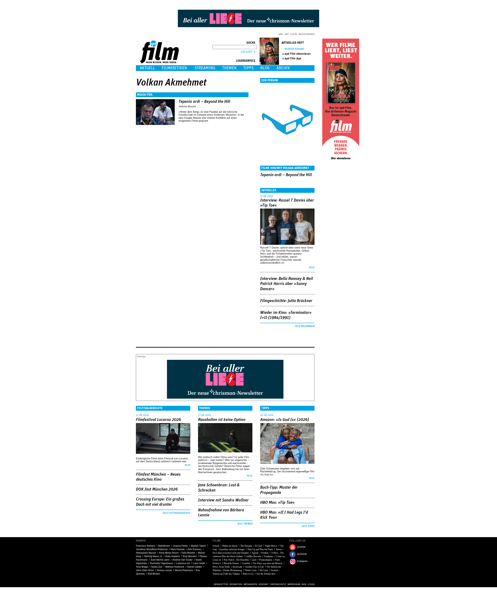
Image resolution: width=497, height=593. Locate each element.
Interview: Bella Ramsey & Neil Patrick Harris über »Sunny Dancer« (286, 284)
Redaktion (236, 584)
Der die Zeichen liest (265, 573)
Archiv (283, 68)
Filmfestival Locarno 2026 (158, 420)
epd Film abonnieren (298, 53)
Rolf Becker (154, 573)
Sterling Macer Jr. (153, 556)
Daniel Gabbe (194, 566)
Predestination (265, 559)
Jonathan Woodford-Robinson (152, 549)
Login (293, 34)
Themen (229, 68)
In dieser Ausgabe (294, 49)
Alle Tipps (308, 526)
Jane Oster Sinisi (145, 570)
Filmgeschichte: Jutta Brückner (286, 301)
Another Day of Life (254, 566)
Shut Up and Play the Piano (260, 549)
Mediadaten (250, 584)
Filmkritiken (174, 68)
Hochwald (237, 566)
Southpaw (268, 556)
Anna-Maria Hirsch (169, 552)
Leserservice (245, 60)
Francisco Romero (145, 546)
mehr (312, 268)
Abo (281, 34)
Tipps (248, 68)
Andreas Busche (187, 106)
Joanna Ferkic (180, 546)
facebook (302, 554)
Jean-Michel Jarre (159, 559)
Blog (265, 68)
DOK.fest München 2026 (157, 489)
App (287, 34)
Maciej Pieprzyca (184, 570)
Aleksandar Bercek (146, 552)
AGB (304, 584)
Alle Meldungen (305, 326)
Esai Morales (190, 556)
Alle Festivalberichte (176, 513)
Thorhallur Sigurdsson (161, 563)
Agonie (255, 552)
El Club (258, 546)
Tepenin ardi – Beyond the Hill (204, 102)
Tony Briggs (142, 566)
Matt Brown (164, 546)
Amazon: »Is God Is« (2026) (284, 420)
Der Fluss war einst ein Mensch (267, 563)
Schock (216, 546)
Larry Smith (199, 563)
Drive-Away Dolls (221, 566)
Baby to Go (248, 573)
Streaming (205, 68)
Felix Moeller (188, 552)
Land (254, 559)
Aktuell (147, 68)
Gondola (246, 563)
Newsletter (221, 584)
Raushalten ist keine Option (221, 420)
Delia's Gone (251, 570)
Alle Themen (244, 523)
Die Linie (264, 570)
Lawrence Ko (183, 563)
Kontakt (264, 584)
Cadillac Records (253, 556)
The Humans (246, 546)
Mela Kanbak (178, 549)
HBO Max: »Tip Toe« (277, 502)
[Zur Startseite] (160, 62)
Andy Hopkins (172, 556)
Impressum (294, 584)
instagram (302, 561)
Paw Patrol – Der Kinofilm (236, 559)
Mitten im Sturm (229, 546)
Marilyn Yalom (198, 546)
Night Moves (271, 546)
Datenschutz (278, 584)
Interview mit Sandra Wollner (223, 500)
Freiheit (264, 552)
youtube (301, 546)
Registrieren (307, 34)
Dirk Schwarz (195, 549)
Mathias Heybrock (174, 566)
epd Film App (293, 58)
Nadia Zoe (156, 566)
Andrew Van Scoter (182, 559)
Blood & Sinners (231, 563)
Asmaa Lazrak (164, 570)
